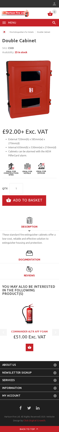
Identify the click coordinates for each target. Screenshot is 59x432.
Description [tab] (29, 226)
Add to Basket (27, 200)
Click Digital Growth (34, 420)
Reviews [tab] (29, 275)
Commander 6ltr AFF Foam (29, 331)
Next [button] (55, 332)
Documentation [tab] (29, 259)
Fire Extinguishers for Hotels (22, 32)
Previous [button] (3, 332)
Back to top (28, 429)
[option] (29, 89)
